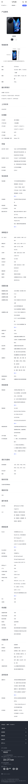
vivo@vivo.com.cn (7, 764)
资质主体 (10, 780)
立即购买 (24, 5)
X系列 (8, 724)
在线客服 (5, 748)
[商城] (26, 2)
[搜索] (23, 2)
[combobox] (5, 5)
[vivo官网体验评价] (25, 781)
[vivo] (3, 724)
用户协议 (6, 780)
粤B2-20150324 (15, 780)
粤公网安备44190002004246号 (9, 781)
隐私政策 (2, 780)
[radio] (12, 39)
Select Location (6, 773)
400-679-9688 (8, 760)
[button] (2, 2)
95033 (5, 752)
